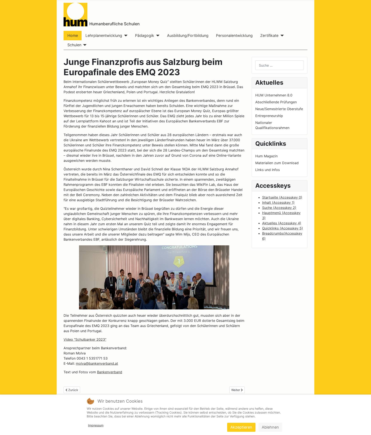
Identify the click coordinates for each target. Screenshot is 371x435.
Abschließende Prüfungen (276, 102)
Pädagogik (144, 35)
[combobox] (279, 65)
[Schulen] (84, 45)
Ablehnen (270, 427)
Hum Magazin (266, 156)
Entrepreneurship (269, 116)
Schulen (74, 45)
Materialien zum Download (277, 163)
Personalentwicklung (234, 35)
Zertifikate (269, 35)
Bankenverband (109, 372)
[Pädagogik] (157, 35)
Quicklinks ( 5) (282, 228)
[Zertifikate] (281, 35)
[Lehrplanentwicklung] (125, 35)
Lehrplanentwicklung (103, 35)
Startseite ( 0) (282, 197)
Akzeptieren (241, 427)
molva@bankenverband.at (97, 363)
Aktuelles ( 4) (281, 223)
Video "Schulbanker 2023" (85, 339)
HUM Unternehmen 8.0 (273, 95)
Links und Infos (267, 170)
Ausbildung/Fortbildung (187, 35)
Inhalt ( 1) (278, 202)
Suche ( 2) (279, 208)
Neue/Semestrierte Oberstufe (279, 109)
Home (72, 35)
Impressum (95, 425)
